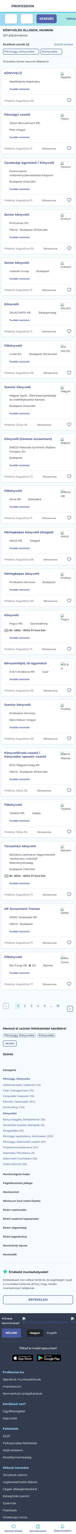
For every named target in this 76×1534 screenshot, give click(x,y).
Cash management (18, 1090)
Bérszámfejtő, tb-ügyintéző (25, 663)
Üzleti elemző (15, 1164)
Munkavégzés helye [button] (16, 1174)
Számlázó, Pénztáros (19, 1153)
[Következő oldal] (70, 1009)
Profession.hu (22, 6)
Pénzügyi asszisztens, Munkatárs (28, 1136)
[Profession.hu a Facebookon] (44, 1320)
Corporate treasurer (18, 1096)
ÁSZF (6, 1436)
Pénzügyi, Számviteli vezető (24, 1141)
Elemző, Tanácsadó (19, 1101)
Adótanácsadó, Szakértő (22, 1085)
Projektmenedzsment (20, 1147)
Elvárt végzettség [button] (15, 1227)
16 (57, 1006)
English (52, 1333)
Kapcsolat (10, 1418)
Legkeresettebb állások (20, 1482)
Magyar (35, 1333)
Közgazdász (13, 1130)
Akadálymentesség (17, 1457)
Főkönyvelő (13, 345)
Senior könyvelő (16, 214)
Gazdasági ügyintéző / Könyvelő (29, 162)
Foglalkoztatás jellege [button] (18, 1183)
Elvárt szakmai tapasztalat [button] (21, 1218)
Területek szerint (15, 1475)
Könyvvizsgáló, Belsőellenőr (24, 1119)
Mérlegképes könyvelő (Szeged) (28, 532)
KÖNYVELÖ (13, 73)
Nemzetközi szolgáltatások (22, 1393)
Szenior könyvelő (17, 387)
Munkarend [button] (11, 1192)
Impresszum (12, 1386)
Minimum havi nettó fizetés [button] (21, 1201)
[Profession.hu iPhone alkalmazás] (23, 1358)
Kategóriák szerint (16, 1496)
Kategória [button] (9, 1070)
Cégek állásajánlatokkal (20, 1489)
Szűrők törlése (63, 44)
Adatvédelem (13, 1450)
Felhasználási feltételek (20, 1443)
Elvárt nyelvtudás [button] (14, 1210)
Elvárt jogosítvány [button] (15, 1236)
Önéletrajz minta (15, 1517)
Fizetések (10, 1510)
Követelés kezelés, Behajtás (24, 1125)
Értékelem (38, 1299)
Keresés (46, 18)
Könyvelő (11, 304)
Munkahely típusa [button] (15, 1245)
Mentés (10, 1043)
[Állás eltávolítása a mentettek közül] (69, 100)
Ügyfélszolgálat (14, 1411)
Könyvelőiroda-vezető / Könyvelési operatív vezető (25, 754)
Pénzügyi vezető (17, 114)
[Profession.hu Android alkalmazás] (49, 1358)
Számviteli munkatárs (20, 1158)
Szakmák (9, 1503)
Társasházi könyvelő (20, 846)
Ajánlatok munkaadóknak (22, 1379)
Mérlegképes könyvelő (21, 573)
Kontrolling (14, 1107)
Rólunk (11, 1333)
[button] (21, 52)
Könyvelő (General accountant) (28, 439)
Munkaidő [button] (10, 1254)
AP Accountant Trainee (22, 909)
